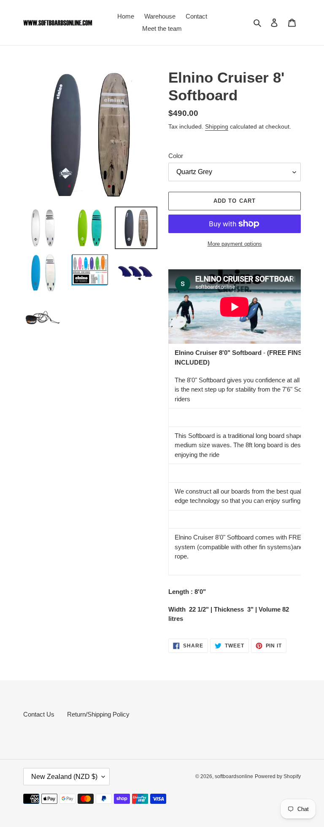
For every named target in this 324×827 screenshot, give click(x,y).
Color (175, 155)
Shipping (216, 126)
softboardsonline (234, 776)
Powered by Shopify (278, 776)
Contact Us (38, 714)
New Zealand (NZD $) (64, 776)
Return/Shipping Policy (98, 714)
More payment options (235, 244)
